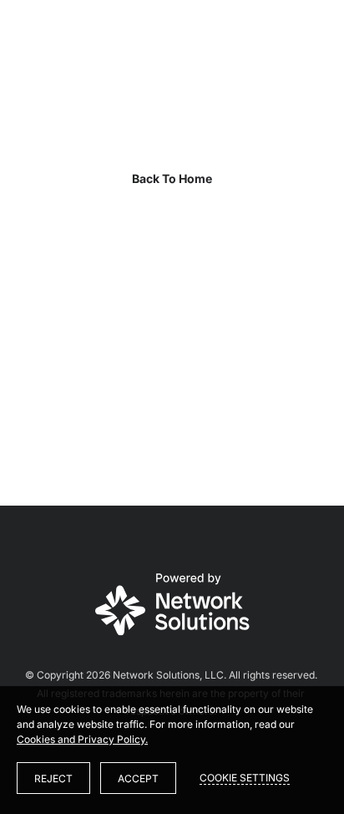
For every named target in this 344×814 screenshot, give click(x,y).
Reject (53, 778)
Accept (138, 778)
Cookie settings (245, 777)
